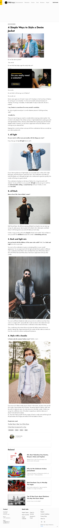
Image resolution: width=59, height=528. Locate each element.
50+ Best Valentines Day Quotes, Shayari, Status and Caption (37, 456)
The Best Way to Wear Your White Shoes (18, 424)
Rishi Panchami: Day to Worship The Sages (37, 483)
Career (33, 2)
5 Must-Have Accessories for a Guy (17, 427)
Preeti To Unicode (32, 513)
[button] (57, 526)
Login (42, 509)
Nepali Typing (25, 512)
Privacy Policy (44, 516)
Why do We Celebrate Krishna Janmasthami (37, 470)
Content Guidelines (45, 514)
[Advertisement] (29, 13)
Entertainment (19, 2)
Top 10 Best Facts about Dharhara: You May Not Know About (38, 497)
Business (42, 2)
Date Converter (25, 514)
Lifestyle (12, 2)
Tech (37, 2)
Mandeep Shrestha (19, 436)
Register (42, 512)
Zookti (42, 526)
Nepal (47, 2)
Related (11, 449)
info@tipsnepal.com (6, 521)
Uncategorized (11, 24)
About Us (43, 518)
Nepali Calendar (24, 517)
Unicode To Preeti (32, 517)
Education (27, 2)
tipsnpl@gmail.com (6, 522)
